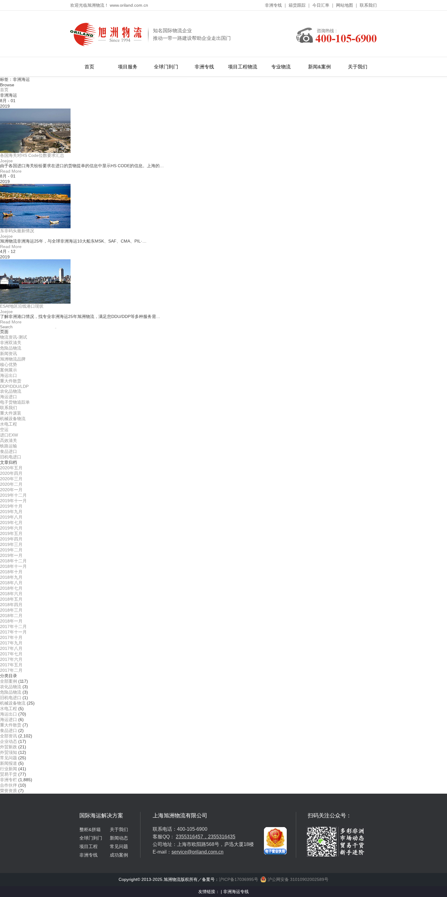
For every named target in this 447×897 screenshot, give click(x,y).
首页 (89, 66)
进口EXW (9, 435)
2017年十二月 (13, 626)
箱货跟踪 (297, 5)
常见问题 (8, 757)
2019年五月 (11, 533)
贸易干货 (8, 774)
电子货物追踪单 (15, 402)
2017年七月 (11, 653)
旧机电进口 (10, 456)
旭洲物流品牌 (13, 359)
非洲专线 (273, 5)
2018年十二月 (13, 560)
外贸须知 (8, 752)
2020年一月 (11, 489)
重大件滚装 (10, 413)
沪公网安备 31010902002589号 (297, 879)
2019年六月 (11, 528)
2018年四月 (11, 604)
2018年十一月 (13, 566)
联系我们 (368, 5)
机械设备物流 (13, 418)
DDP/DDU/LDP (14, 386)
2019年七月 (11, 522)
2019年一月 (11, 555)
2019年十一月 (13, 500)
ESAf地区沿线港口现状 (21, 306)
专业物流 (281, 66)
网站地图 (344, 5)
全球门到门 (166, 66)
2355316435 (221, 836)
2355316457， (192, 836)
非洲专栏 (8, 779)
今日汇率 (320, 5)
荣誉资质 (8, 790)
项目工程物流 (242, 66)
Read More (11, 171)
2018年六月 (11, 593)
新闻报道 (8, 763)
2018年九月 (11, 577)
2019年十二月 (13, 495)
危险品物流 (10, 348)
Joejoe (6, 160)
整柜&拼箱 (90, 829)
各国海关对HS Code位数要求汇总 (32, 155)
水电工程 (8, 424)
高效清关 (8, 440)
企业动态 (8, 741)
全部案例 (8, 681)
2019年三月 (11, 544)
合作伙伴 (8, 785)
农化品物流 (10, 391)
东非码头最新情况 (17, 230)
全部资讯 (8, 735)
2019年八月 (11, 517)
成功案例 (119, 854)
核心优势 (8, 364)
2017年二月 (11, 670)
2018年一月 (11, 621)
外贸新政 (8, 746)
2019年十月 (11, 506)
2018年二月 (11, 615)
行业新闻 (8, 768)
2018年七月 (11, 588)
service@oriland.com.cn (198, 851)
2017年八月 (11, 648)
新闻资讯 (8, 353)
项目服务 (127, 66)
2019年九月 (11, 511)
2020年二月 (11, 484)
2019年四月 (11, 538)
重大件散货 (10, 380)
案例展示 (8, 369)
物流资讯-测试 (13, 337)
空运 (4, 429)
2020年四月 (11, 473)
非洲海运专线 (236, 891)
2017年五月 (11, 664)
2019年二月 (11, 549)
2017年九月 (11, 642)
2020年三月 (11, 478)
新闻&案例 (319, 66)
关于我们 (357, 66)
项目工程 (88, 846)
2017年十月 (11, 637)
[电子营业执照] (275, 814)
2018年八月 (11, 582)
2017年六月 (11, 659)
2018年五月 (11, 599)
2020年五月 (11, 467)
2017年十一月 (13, 632)
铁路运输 (8, 445)
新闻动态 (119, 837)
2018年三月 (11, 610)
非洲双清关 (10, 342)
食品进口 (8, 451)
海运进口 (8, 396)
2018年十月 (11, 571)
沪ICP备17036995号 (238, 879)
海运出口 (8, 375)
